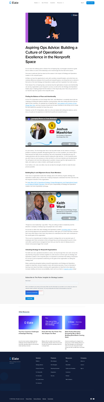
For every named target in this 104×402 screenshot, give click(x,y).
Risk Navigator (54, 364)
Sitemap (44, 398)
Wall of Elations (69, 379)
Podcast (67, 375)
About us (83, 361)
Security (52, 375)
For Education (39, 375)
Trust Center (50, 398)
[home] (14, 2)
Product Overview (40, 368)
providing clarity (66, 229)
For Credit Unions (40, 379)
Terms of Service (37, 398)
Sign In (82, 2)
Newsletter (68, 364)
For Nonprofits (39, 372)
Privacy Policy (29, 398)
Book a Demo (90, 2)
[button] (37, 2)
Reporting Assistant (55, 368)
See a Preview (45, 2)
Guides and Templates (70, 368)
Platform (37, 361)
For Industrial (39, 383)
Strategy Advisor (39, 364)
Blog (67, 361)
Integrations (53, 372)
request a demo (68, 269)
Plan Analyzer (54, 361)
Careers (82, 364)
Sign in (82, 368)
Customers (52, 2)
